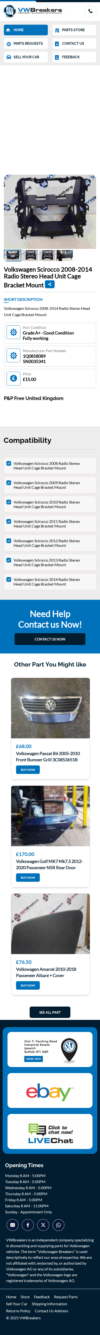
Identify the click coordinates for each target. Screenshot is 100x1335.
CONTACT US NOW (50, 639)
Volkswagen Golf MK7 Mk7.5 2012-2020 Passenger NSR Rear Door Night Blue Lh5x (49, 864)
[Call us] (90, 15)
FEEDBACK (71, 57)
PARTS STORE (73, 30)
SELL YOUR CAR (26, 57)
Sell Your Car (16, 1303)
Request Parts (66, 1296)
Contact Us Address (51, 1310)
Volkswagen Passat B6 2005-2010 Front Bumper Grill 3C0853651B (48, 756)
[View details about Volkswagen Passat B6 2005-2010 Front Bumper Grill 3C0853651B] (50, 708)
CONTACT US (73, 43)
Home (11, 1296)
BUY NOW (28, 769)
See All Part (50, 1012)
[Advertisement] (50, 117)
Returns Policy (18, 1310)
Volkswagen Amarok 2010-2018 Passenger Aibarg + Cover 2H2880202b (46, 971)
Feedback (42, 1296)
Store (25, 1296)
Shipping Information (49, 1303)
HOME (19, 30)
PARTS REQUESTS (28, 43)
